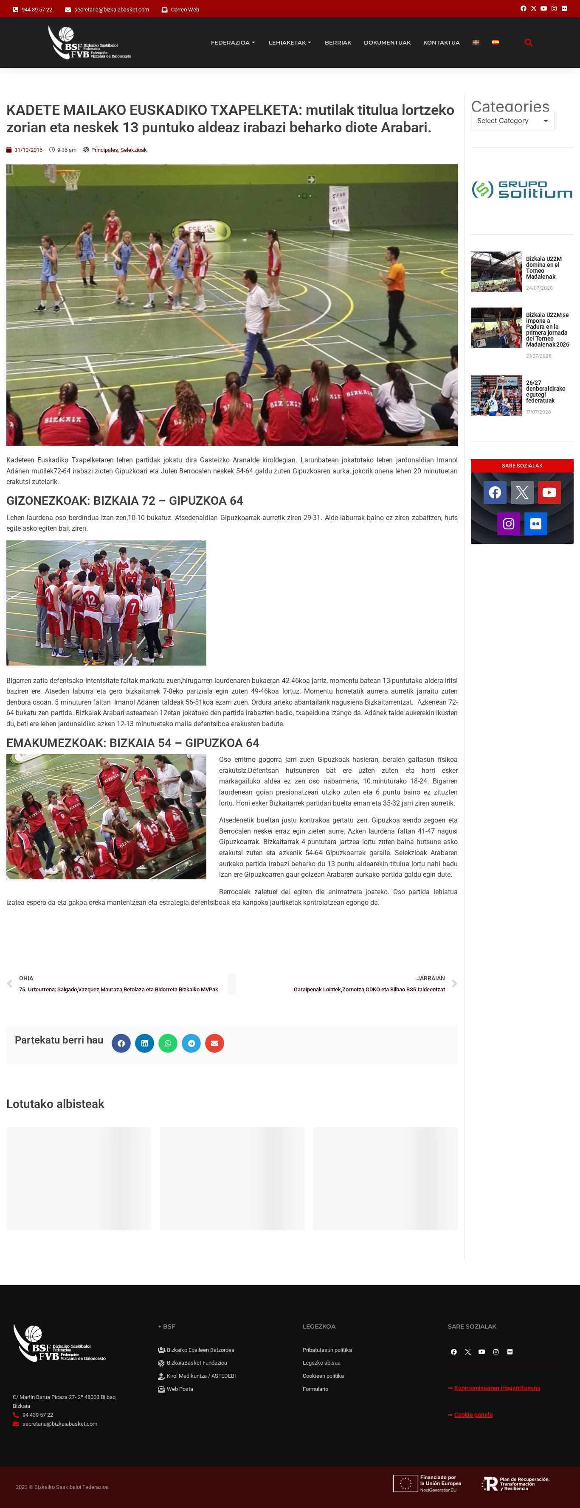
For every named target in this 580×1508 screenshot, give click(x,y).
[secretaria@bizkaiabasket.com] (68, 10)
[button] (121, 1043)
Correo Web (185, 9)
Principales (104, 150)
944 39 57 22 (37, 9)
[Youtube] (549, 492)
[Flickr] (535, 523)
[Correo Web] (165, 10)
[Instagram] (508, 523)
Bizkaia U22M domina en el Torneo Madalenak (544, 267)
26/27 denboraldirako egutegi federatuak (546, 391)
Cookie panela (473, 1414)
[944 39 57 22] (16, 10)
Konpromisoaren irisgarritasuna (497, 1388)
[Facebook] (495, 492)
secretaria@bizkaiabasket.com (111, 9)
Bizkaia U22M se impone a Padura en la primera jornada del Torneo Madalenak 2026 (547, 329)
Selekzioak (134, 150)
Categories (510, 106)
